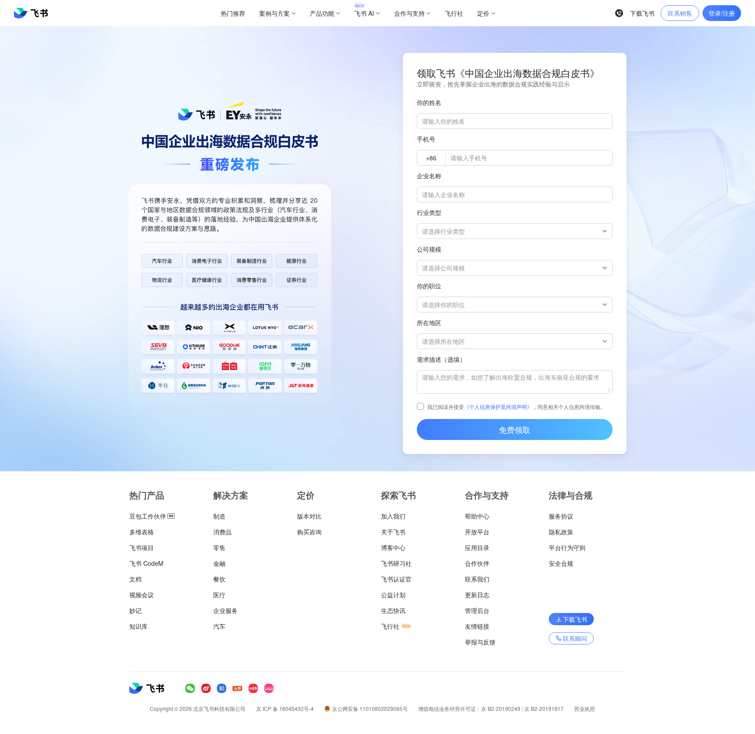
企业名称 (429, 175)
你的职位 (429, 285)
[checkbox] (420, 406)
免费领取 (514, 429)
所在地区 (429, 322)
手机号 (426, 139)
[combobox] (510, 231)
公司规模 (429, 249)
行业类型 (429, 212)
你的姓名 (429, 102)
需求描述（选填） (441, 359)
